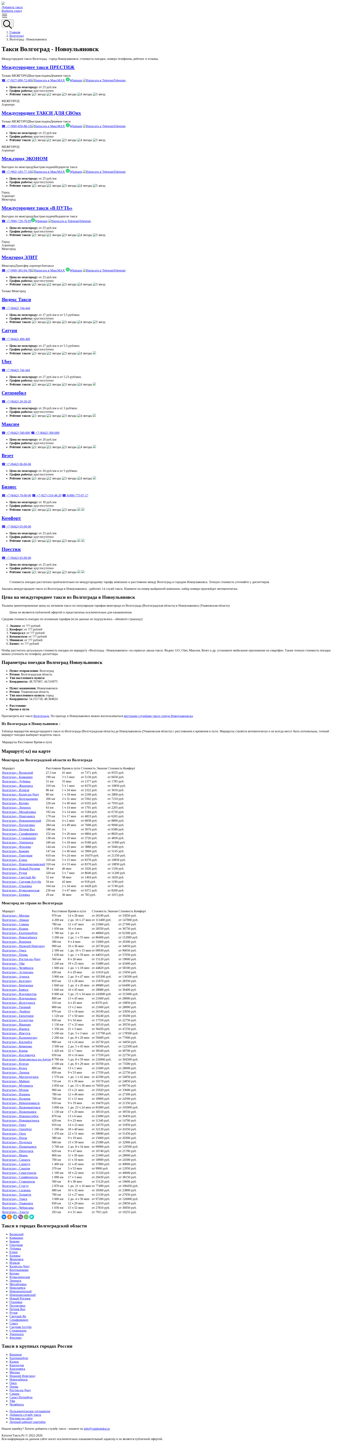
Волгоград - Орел (14, 1125)
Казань (14, 1361)
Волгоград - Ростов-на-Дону (21, 959)
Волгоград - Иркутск (16, 1033)
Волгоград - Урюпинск (17, 842)
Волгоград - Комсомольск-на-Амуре (26, 1059)
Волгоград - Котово (15, 803)
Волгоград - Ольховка (17, 886)
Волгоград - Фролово (16, 846)
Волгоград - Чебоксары (18, 1207)
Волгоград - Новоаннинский (21, 820)
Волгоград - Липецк (15, 1072)
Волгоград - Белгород (16, 981)
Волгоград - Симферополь (20, 1177)
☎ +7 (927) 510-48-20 (46, 495)
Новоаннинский (21, 1291)
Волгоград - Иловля (15, 790)
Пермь (14, 1386)
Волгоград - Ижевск (15, 1029)
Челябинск (17, 1404)
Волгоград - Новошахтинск (20, 1120)
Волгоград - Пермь (15, 954)
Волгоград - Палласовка (18, 825)
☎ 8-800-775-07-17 (75, 495)
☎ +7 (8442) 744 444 (16, 370)
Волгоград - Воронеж (16, 941)
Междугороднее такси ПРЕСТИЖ (38, 67)
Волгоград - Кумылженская (20, 890)
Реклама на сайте (21, 1418)
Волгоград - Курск (14, 1068)
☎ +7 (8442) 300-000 (45, 432)
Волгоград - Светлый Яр (19, 877)
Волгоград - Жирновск (17, 785)
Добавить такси (12, 7)
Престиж (11, 549)
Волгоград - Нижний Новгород (23, 946)
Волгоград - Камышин (17, 777)
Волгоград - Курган (15, 1063)
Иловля (15, 1262)
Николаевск (18, 1287)
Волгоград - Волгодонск (18, 1002)
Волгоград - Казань (15, 928)
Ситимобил (14, 392)
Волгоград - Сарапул (16, 1164)
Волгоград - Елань (14, 860)
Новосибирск (19, 1379)
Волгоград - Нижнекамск (19, 1111)
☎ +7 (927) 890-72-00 (16, 80)
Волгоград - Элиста (15, 1212)
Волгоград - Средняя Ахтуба (21, 881)
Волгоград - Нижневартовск (21, 1107)
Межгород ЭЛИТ (20, 257)
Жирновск (17, 1259)
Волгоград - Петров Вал (18, 829)
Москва (15, 1372)
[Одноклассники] (9, 1216)
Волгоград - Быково (15, 851)
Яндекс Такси (16, 299)
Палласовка (17, 1305)
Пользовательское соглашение (30, 1411)
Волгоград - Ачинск (15, 976)
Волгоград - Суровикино (19, 838)
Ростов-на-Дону (20, 1390)
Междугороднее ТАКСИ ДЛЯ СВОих (41, 113)
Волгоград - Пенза (14, 1138)
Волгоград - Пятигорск (17, 1151)
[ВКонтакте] (4, 1216)
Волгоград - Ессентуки (17, 1020)
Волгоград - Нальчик (16, 1098)
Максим (10, 424)
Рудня (13, 1312)
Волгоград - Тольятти (16, 1194)
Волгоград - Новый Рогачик (21, 868)
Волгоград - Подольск (17, 1142)
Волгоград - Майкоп (16, 1081)
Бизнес (9, 486)
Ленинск (15, 1280)
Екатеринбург (19, 1358)
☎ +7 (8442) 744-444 (16, 308)
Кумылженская (20, 1277)
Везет (7, 455)
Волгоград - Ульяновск (17, 1203)
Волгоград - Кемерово (17, 1046)
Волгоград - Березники (17, 985)
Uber (7, 361)
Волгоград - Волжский (17, 772)
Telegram (119, 80)
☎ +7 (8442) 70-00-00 (16, 495)
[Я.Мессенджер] (31, 1216)
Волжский (17, 1234)
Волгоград (17, 35)
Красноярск (17, 1368)
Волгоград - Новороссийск (20, 1116)
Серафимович (19, 1320)
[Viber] (20, 1216)
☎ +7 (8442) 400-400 (16, 339)
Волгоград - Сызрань (16, 1190)
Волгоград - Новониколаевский (23, 864)
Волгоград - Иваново (16, 1024)
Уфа (12, 1401)
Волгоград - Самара (15, 924)
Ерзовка (15, 1255)
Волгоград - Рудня (14, 873)
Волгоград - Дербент (16, 1011)
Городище (16, 1245)
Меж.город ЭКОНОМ (25, 158)
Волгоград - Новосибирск (19, 937)
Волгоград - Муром (15, 1090)
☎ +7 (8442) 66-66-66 (16, 464)
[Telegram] (15, 1216)
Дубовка (15, 1248)
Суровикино (18, 1330)
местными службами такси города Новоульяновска (158, 716)
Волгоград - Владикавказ (19, 998)
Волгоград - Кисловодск (18, 1055)
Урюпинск (17, 1334)
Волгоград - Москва (15, 915)
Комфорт (11, 518)
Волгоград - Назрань (16, 1094)
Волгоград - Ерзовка (16, 894)
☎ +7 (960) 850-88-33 (16, 126)
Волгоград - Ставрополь (18, 1181)
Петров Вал (17, 1309)
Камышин (16, 1237)
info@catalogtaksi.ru (97, 1428)
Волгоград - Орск (14, 1133)
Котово (14, 1273)
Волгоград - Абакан (15, 920)
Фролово (16, 1337)
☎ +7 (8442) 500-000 (16, 432)
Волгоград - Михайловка (19, 812)
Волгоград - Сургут (15, 1186)
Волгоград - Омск (14, 950)
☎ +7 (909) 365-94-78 (16, 270)
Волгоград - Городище (17, 855)
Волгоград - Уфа (13, 963)
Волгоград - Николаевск (18, 816)
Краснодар (17, 1365)
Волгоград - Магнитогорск (20, 1077)
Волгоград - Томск (14, 1199)
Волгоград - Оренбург (17, 1129)
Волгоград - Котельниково (20, 798)
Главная (15, 32)
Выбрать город (12, 10)
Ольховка (16, 1302)
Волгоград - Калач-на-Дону (20, 794)
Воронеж (16, 1354)
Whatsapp (76, 80)
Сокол (14, 1323)
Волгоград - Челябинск (17, 968)
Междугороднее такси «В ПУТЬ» (37, 207)
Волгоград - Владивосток (19, 994)
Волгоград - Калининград (19, 1037)
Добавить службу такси (25, 1414)
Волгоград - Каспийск (17, 1042)
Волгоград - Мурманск (17, 1085)
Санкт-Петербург (21, 1397)
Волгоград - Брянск (15, 989)
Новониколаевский (23, 1295)
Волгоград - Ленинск (16, 807)
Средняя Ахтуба (20, 1327)
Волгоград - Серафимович (20, 833)
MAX (61, 80)
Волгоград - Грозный (16, 1007)
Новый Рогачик (20, 1298)
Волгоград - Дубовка (16, 781)
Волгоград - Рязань (15, 1155)
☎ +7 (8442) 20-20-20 (16, 401)
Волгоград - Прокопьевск (19, 1146)
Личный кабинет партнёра (28, 1422)
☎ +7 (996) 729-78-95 (16, 221)
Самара (14, 1393)
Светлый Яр (18, 1316)
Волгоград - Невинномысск (21, 1103)
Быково (15, 1241)
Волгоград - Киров (15, 1050)
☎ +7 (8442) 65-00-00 (16, 526)
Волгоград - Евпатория (17, 1015)
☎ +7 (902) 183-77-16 (16, 171)
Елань (14, 1252)
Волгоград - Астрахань (17, 972)
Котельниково (19, 1270)
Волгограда (41, 716)
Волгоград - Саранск (16, 1159)
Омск (13, 1383)
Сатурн (9, 330)
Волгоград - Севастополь (19, 1172)
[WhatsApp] (26, 1216)
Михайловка (18, 1284)
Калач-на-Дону (20, 1266)
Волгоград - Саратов (16, 1168)
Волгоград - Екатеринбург (20, 933)
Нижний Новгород (22, 1376)
